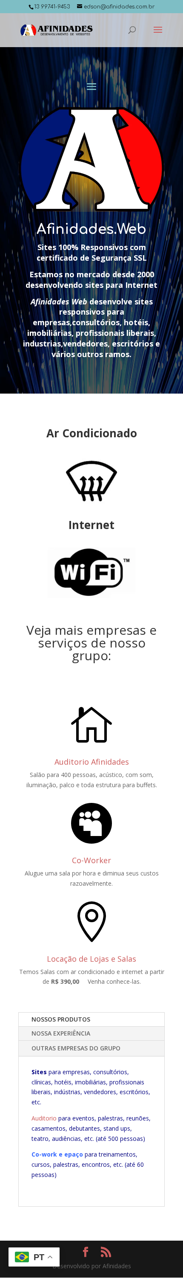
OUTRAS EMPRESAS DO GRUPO (75, 1048)
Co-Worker (91, 860)
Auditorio (44, 1118)
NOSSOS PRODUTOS (60, 1019)
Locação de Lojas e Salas (91, 959)
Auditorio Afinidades (91, 762)
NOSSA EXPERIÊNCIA (60, 1033)
